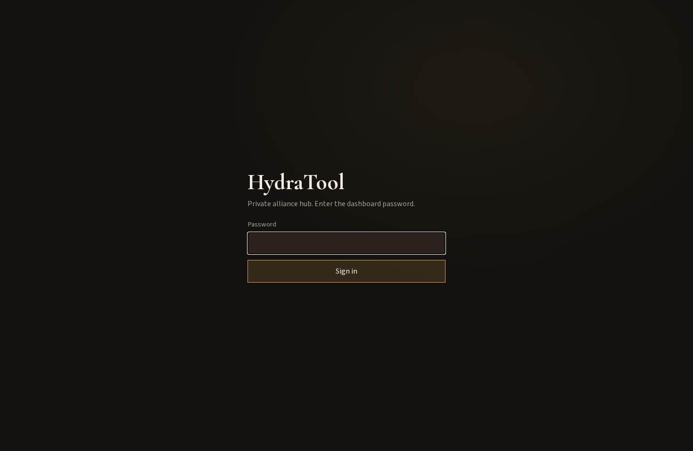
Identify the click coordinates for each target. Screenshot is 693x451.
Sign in (346, 271)
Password (262, 224)
